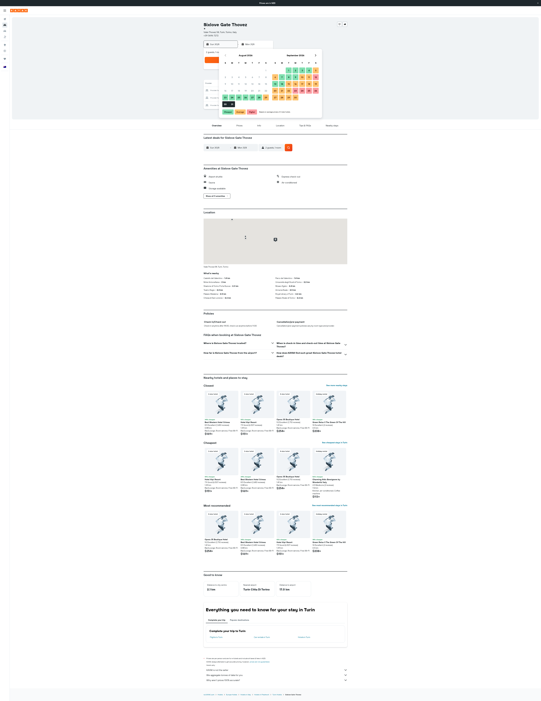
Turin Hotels (277, 695)
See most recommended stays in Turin (329, 505)
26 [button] (245, 97)
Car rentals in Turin (262, 637)
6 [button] (252, 77)
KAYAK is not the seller (217, 670)
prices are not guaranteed (259, 662)
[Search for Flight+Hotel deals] (4, 37)
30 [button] (225, 104)
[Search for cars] (4, 31)
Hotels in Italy (245, 695)
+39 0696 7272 (211, 35)
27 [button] (252, 97)
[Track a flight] (4, 51)
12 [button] (246, 84)
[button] (538, 3)
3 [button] (232, 77)
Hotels (220, 695)
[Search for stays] (4, 25)
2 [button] (225, 77)
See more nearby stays (336, 385)
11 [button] (239, 84)
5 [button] (245, 77)
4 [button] (239, 77)
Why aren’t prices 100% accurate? (223, 680)
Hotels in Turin (304, 637)
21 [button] (259, 90)
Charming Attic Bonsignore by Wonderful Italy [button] (326, 481)
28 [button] (259, 97)
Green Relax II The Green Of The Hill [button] (329, 422)
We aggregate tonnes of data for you (224, 675)
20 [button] (252, 90)
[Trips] (4, 59)
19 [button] (246, 90)
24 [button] (232, 97)
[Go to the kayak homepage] (19, 10)
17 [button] (232, 90)
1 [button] (265, 70)
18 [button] (239, 90)
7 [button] (259, 77)
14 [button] (259, 84)
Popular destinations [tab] (239, 620)
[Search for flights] (4, 19)
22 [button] (266, 90)
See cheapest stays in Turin (334, 442)
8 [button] (266, 77)
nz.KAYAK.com (209, 695)
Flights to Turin (216, 637)
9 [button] (225, 84)
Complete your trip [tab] (216, 620)
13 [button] (252, 84)
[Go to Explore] (4, 45)
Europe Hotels (231, 695)
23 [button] (225, 97)
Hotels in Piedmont (261, 695)
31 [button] (232, 104)
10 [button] (232, 84)
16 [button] (225, 90)
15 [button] (266, 84)
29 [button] (266, 97)
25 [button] (239, 97)
